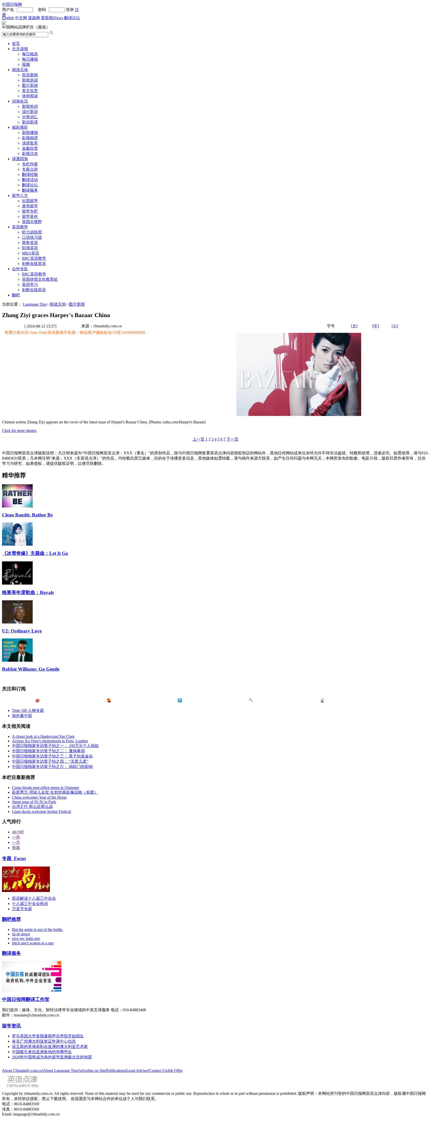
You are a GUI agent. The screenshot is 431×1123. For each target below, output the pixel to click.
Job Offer (175, 1070)
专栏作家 (30, 164)
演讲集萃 (30, 143)
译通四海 (20, 159)
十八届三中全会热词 (30, 903)
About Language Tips (60, 1070)
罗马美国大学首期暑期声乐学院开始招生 (48, 1036)
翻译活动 (30, 180)
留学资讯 (11, 1025)
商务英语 (30, 243)
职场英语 (30, 248)
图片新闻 (30, 85)
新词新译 (30, 122)
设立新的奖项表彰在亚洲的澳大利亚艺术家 (50, 1046)
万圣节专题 (22, 909)
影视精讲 (30, 138)
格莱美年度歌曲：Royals (28, 592)
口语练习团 (32, 237)
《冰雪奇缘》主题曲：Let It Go (35, 553)
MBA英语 (30, 253)
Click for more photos (19, 430)
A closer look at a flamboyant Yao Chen (43, 736)
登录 (70, 9)
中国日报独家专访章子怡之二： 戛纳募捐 (48, 751)
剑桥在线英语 (34, 263)
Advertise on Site (92, 1070)
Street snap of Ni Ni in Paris (34, 802)
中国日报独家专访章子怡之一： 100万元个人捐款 (55, 746)
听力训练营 (32, 232)
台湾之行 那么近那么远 (32, 806)
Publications (115, 1070)
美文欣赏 (30, 91)
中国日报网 (12, 4)
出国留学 (30, 201)
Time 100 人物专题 (28, 710)
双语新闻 (30, 75)
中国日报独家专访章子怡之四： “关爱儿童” (50, 761)
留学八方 (20, 195)
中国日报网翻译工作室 (25, 999)
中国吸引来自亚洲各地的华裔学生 (42, 1052)
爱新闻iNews (52, 18)
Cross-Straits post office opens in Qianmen (45, 787)
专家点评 (30, 169)
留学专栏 (30, 211)
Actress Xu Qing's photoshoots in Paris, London (50, 741)
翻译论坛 (72, 18)
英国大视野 (32, 222)
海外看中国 (22, 716)
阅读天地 (20, 70)
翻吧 (16, 295)
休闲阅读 (30, 96)
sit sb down (21, 934)
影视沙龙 (30, 153)
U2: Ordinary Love (22, 630)
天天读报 (20, 49)
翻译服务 (30, 190)
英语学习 (30, 284)
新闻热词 (30, 106)
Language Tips (34, 304)
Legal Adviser (137, 1070)
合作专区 (20, 269)
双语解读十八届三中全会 (34, 898)
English (8, 18)
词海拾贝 (20, 101)
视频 (26, 64)
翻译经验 (30, 174)
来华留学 (30, 206)
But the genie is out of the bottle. (37, 929)
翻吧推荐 (11, 919)
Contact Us (158, 1070)
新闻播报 (30, 132)
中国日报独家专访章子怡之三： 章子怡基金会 (52, 756)
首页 (16, 43)
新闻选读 (30, 80)
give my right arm (26, 938)
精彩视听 (20, 127)
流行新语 (30, 112)
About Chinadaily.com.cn (22, 1070)
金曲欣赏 (30, 148)
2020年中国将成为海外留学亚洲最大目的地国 (52, 1057)
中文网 (21, 18)
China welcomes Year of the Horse (39, 797)
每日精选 (30, 54)
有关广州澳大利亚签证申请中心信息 (44, 1041)
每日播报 (30, 59)
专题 (14, 858)
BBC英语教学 (34, 258)
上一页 (199, 439)
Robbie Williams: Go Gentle (30, 669)
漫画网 (34, 18)
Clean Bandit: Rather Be (27, 514)
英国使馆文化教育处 (40, 279)
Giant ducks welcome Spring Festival (41, 811)
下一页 (232, 439)
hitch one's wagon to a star (33, 943)
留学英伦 (30, 216)
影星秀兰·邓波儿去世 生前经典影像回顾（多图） (55, 792)
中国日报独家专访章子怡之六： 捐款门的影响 (52, 766)
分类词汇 (30, 117)
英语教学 (20, 227)
